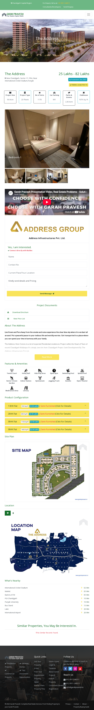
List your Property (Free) (37, 664)
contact (76, 704)
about (84, 704)
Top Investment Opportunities (24, 673)
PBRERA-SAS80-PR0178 (79, 85)
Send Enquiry (68, 7)
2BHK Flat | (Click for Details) (39, 413)
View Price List (19, 318)
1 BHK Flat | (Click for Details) (39, 406)
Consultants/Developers (52, 7)
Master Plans (39, 685)
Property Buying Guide (81, 707)
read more (47, 357)
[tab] (47, 406)
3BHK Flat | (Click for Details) (40, 421)
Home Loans (54, 661)
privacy (68, 704)
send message (46, 293)
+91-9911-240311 (64, 3)
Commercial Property (9, 675)
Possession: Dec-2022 (78, 79)
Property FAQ (39, 689)
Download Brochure (20, 312)
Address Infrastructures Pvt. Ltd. (47, 43)
